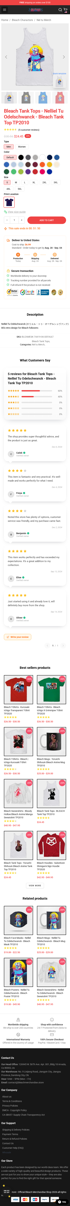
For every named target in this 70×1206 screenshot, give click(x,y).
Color (6, 152)
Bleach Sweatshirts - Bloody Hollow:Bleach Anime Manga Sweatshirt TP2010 (18, 814)
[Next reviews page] (63, 646)
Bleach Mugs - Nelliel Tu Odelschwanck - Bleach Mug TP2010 (51, 941)
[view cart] (65, 10)
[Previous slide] (6, 57)
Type (6, 141)
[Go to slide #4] (60, 98)
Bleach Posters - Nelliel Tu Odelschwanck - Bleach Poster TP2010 (16, 993)
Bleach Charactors (22, 20)
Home (4, 20)
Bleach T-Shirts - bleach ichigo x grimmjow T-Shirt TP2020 (50, 710)
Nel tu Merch (44, 20)
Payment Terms (10, 1134)
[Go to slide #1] (9, 98)
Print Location (11, 194)
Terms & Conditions (12, 1101)
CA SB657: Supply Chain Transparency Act (23, 1114)
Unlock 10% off (6, 1191)
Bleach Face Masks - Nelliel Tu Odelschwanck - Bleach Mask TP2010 (17, 941)
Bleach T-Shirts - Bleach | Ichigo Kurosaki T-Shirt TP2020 (16, 762)
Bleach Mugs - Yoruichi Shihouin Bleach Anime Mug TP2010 (51, 762)
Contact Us (8, 1143)
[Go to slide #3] (43, 98)
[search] (60, 10)
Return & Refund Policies (14, 1139)
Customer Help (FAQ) (13, 1148)
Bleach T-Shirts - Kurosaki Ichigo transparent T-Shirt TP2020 (17, 710)
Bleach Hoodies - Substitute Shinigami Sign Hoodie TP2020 (51, 866)
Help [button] (64, 1202)
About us (6, 1096)
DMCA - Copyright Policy (14, 1110)
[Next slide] (63, 57)
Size (6, 177)
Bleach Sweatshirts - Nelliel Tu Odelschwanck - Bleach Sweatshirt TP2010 (50, 993)
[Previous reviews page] (47, 646)
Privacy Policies (10, 1105)
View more (35, 885)
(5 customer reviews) (28, 130)
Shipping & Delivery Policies (15, 1129)
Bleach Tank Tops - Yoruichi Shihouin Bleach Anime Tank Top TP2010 (18, 866)
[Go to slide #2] (26, 98)
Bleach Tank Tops (40, 341)
